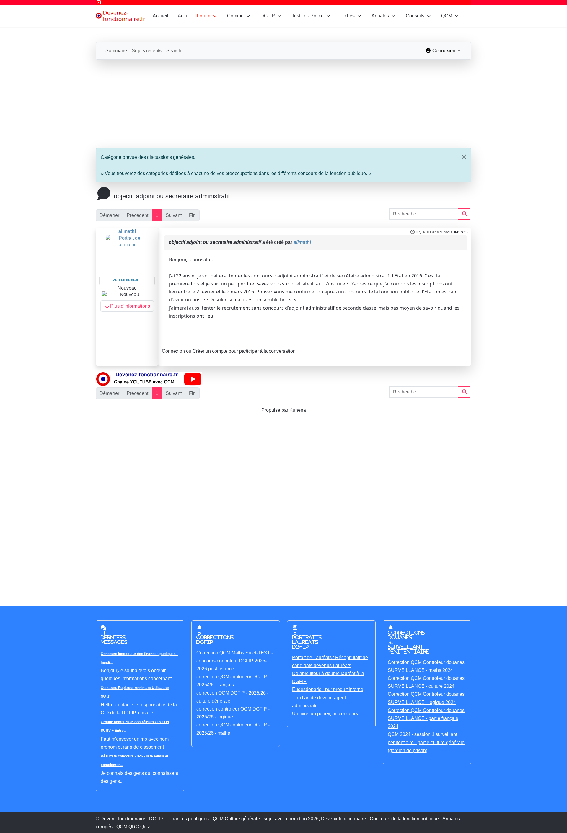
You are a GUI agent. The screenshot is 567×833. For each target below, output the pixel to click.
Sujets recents (147, 50)
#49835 (461, 232)
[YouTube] (99, 2)
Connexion (173, 351)
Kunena (297, 410)
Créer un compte (210, 351)
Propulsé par (275, 410)
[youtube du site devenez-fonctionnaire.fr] (149, 378)
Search (173, 50)
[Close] (464, 156)
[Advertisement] (283, 104)
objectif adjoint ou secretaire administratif (215, 242)
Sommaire (116, 50)
